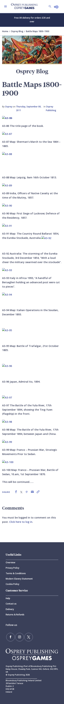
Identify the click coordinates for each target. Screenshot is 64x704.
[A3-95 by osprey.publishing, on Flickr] (7, 330)
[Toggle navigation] (5, 6)
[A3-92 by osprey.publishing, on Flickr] (46, 238)
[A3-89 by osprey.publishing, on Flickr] (7, 185)
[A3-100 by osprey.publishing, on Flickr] (7, 462)
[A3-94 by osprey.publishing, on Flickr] (7, 294)
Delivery (10, 609)
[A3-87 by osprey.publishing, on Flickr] (7, 133)
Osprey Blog (17, 31)
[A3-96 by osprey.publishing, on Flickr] (7, 365)
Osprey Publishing (51, 108)
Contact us (11, 603)
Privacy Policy (12, 567)
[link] (16, 491)
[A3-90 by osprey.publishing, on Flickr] (7, 205)
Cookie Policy (12, 584)
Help (8, 598)
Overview (10, 562)
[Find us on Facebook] (10, 637)
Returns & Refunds (15, 614)
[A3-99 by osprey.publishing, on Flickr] (7, 441)
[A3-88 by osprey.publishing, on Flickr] (7, 154)
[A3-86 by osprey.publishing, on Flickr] (7, 118)
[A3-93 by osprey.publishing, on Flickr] (7, 270)
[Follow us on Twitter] (28, 637)
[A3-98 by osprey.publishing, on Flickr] (7, 421)
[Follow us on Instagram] (19, 637)
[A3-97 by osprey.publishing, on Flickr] (7, 397)
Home (5, 31)
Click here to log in (20, 521)
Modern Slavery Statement (19, 578)
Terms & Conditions (16, 573)
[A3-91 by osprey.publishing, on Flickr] (7, 225)
